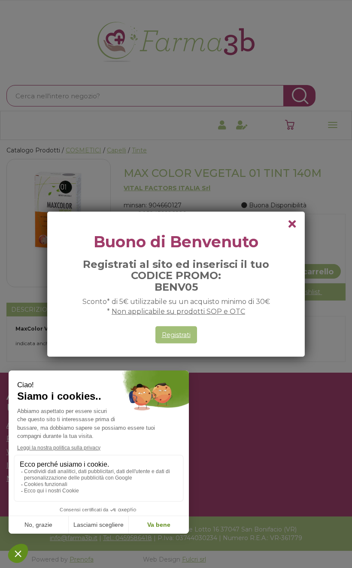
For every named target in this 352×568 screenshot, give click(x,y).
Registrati (176, 335)
